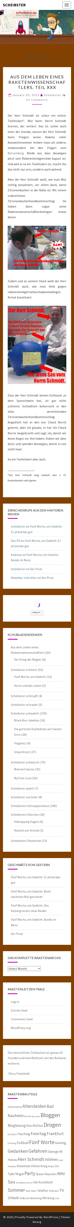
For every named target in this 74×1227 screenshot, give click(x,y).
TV (61, 1190)
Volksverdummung (31, 1198)
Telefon (42, 1190)
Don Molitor (34, 1125)
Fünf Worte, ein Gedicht (30, 677)
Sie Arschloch (43, 1182)
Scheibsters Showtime (26, 841)
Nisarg (37, 1222)
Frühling (12, 1143)
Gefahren (37, 1151)
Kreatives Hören (28, 1166)
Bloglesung (17, 1125)
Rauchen (51, 1174)
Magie (19, 1174)
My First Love (23, 778)
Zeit (57, 1198)
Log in (15, 1002)
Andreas (16, 555)
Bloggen (50, 1115)
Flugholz (20, 743)
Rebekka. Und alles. (24, 578)
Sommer (16, 1190)
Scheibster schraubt (24, 705)
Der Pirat (36, 569)
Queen (40, 1174)
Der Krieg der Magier (27, 659)
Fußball (23, 1142)
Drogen (52, 1124)
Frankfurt (55, 1133)
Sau (11, 1182)
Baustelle (36, 1116)
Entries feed (19, 1010)
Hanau (12, 1159)
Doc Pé (15, 541)
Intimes (51, 1159)
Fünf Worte (41, 1142)
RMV (61, 1173)
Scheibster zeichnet (24, 797)
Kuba (51, 1166)
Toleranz (54, 1191)
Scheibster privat (24, 1182)
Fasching (24, 1134)
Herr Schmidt (31, 1159)
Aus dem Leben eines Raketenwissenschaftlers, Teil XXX (37, 82)
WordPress (51, 1217)
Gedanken (18, 1151)
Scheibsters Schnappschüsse (30, 806)
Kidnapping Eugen (26, 822)
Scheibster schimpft (24, 696)
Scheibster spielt (22, 788)
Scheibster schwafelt (25, 713)
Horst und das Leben (27, 686)
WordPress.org (21, 1028)
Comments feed (22, 1019)
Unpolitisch (22, 752)
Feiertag (38, 1133)
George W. (55, 1151)
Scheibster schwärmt (25, 762)
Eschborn (12, 1134)
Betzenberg (16, 153)
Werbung (48, 1198)
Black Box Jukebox (26, 720)
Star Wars (31, 1191)
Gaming (60, 1143)
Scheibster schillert (24, 670)
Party (29, 1173)
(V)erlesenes (15, 1107)
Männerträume (24, 769)
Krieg (44, 1166)
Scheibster (14, 4)
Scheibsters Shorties (25, 814)
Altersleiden (34, 1106)
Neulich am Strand (26, 830)
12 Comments (37, 99)
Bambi (27, 1116)
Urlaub (13, 1197)
